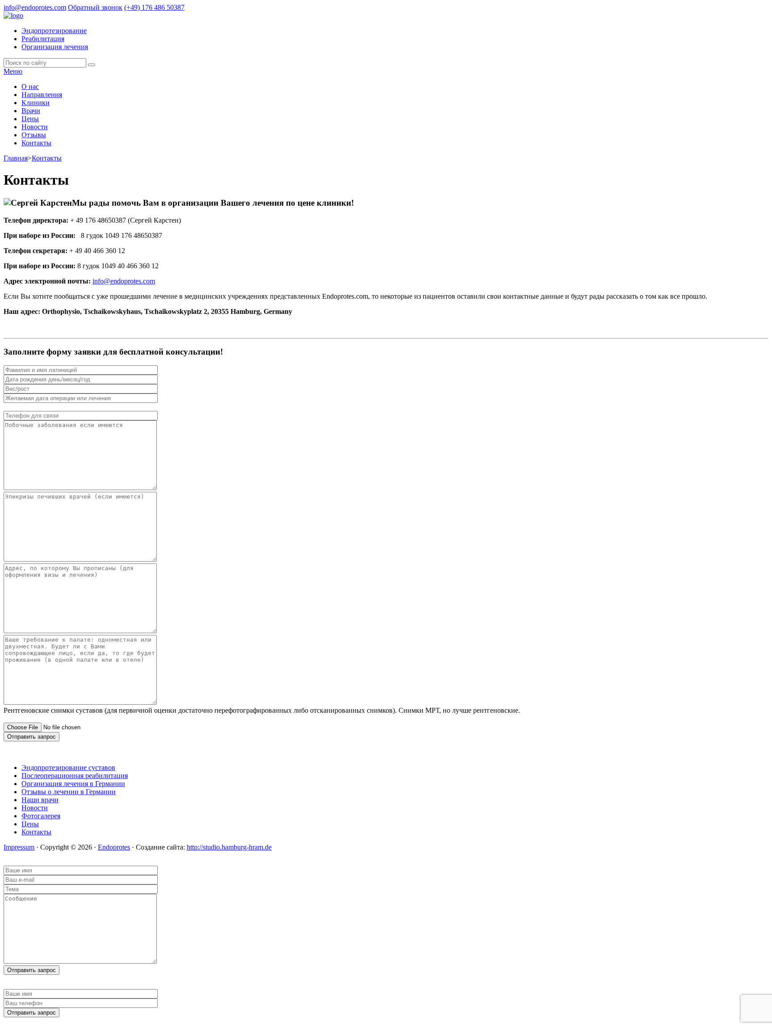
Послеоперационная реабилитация (74, 775)
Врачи (30, 110)
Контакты (36, 143)
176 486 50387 (154, 7)
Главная (16, 158)
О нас (30, 86)
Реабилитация (42, 38)
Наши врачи (40, 800)
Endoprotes (114, 847)
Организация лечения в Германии (73, 783)
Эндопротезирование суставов (68, 767)
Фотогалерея (40, 816)
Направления (41, 94)
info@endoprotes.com (35, 7)
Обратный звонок (95, 7)
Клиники (35, 102)
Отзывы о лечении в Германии (68, 791)
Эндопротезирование (54, 30)
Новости (34, 127)
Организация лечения (54, 47)
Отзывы (33, 135)
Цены (30, 119)
